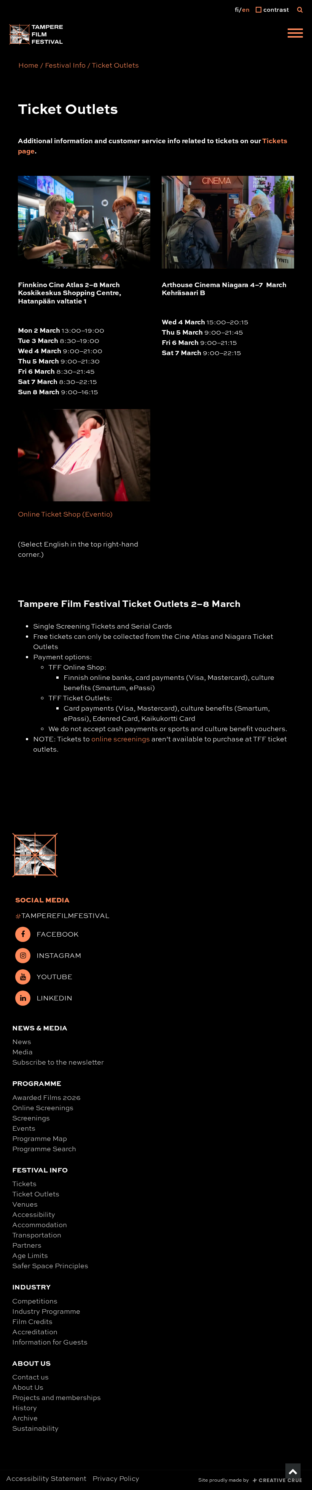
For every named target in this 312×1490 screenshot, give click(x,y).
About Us (27, 1387)
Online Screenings (42, 1107)
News (21, 1041)
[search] (300, 9)
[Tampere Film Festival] (36, 34)
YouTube (54, 976)
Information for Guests (50, 1341)
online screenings (120, 738)
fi (237, 9)
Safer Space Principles (50, 1265)
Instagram (59, 955)
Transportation (36, 1234)
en (246, 9)
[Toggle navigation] (295, 34)
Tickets (24, 1183)
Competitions (34, 1300)
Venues (25, 1204)
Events (23, 1128)
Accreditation (34, 1331)
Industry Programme (46, 1311)
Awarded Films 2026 (46, 1097)
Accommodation (39, 1224)
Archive (25, 1417)
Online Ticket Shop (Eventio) (65, 513)
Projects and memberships (56, 1397)
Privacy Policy (115, 1478)
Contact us (30, 1376)
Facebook (57, 934)
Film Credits (32, 1321)
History (24, 1407)
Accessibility (33, 1214)
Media (22, 1051)
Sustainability (35, 1428)
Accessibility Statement (46, 1478)
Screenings (31, 1117)
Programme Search (44, 1148)
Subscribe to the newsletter (58, 1062)
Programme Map (39, 1138)
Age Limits (30, 1255)
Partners (26, 1245)
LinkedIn (54, 997)
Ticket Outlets (35, 1193)
